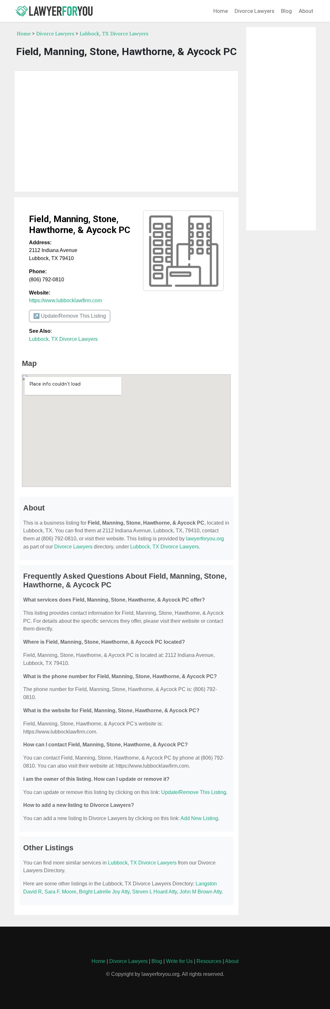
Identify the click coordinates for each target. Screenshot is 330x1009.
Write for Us (179, 961)
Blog (286, 11)
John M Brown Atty (201, 891)
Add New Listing (199, 818)
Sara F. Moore (60, 891)
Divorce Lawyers (254, 11)
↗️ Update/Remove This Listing (69, 316)
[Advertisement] (126, 131)
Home (220, 11)
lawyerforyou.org (205, 538)
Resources (209, 961)
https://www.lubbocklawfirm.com (65, 300)
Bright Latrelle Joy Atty (104, 891)
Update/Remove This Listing (193, 792)
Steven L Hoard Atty (154, 891)
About (306, 11)
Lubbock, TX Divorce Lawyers (114, 33)
